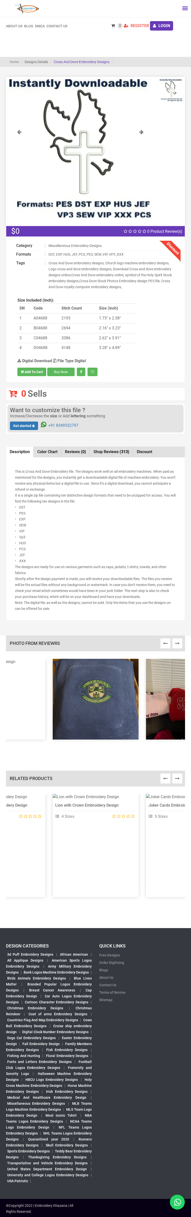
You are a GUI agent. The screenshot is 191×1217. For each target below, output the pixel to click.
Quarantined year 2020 (48, 1139)
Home (14, 62)
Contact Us (57, 26)
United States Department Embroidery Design (47, 1169)
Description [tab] (20, 451)
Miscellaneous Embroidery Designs (36, 1103)
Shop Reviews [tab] (111, 451)
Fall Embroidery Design (40, 1044)
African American (74, 954)
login (163, 25)
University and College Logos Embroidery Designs (47, 1175)
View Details (93, 799)
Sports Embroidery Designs (28, 1151)
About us (14, 26)
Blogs (103, 970)
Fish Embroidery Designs (67, 1050)
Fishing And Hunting (23, 1056)
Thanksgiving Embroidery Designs (57, 1157)
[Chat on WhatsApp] (177, 1202)
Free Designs (109, 955)
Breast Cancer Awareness (52, 990)
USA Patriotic (17, 1181)
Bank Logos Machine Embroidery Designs (56, 972)
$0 (15, 231)
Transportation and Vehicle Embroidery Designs (47, 1163)
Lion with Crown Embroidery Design (87, 805)
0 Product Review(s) (164, 231)
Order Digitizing (111, 963)
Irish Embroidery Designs (67, 1092)
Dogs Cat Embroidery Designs (31, 1038)
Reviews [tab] (75, 451)
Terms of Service (112, 992)
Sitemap (105, 1000)
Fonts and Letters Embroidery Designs (39, 1062)
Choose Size (93, 810)
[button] (19, 173)
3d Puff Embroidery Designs (30, 954)
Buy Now (61, 372)
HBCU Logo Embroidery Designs (51, 1080)
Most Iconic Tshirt (61, 1115)
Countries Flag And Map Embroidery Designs (42, 1020)
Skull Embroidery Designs (67, 1145)
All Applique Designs (25, 960)
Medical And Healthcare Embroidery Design (46, 1097)
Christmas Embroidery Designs (35, 1008)
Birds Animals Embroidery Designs (36, 978)
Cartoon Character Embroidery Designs (56, 1002)
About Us (106, 978)
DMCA (40, 26)
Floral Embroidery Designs (67, 1056)
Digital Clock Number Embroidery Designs (55, 1032)
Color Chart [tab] (47, 451)
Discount (144, 451)
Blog (28, 26)
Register (139, 25)
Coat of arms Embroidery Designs (58, 1014)
